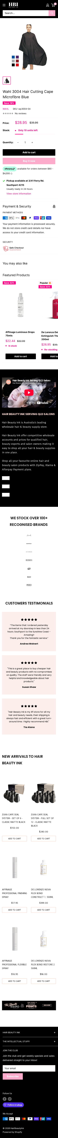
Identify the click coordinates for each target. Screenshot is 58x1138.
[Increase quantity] (32, 142)
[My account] (47, 5)
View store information (18, 193)
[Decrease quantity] (18, 142)
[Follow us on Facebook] (4, 1099)
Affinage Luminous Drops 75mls (20, 334)
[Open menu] (4, 5)
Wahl (6, 108)
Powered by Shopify (12, 1132)
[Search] (52, 13)
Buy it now (29, 161)
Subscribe (13, 1076)
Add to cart (29, 152)
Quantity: (8, 142)
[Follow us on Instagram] (10, 1099)
